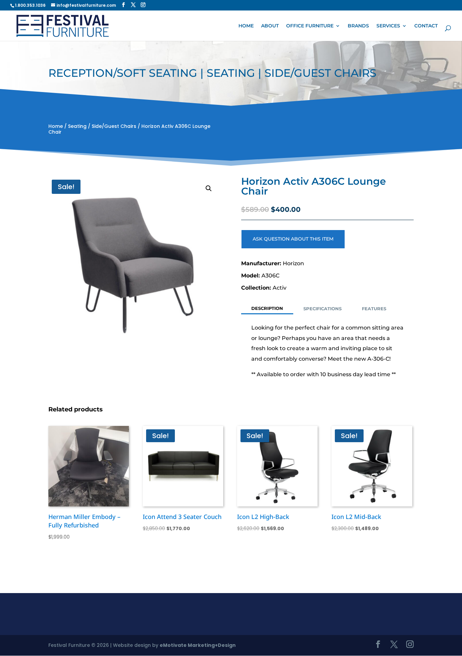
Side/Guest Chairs (114, 126)
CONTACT (426, 25)
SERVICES (388, 25)
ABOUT (270, 25)
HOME (246, 25)
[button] (209, 188)
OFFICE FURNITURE (309, 25)
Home (55, 126)
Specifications (322, 308)
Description (267, 308)
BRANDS (358, 25)
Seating (77, 126)
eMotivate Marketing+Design (198, 645)
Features (374, 308)
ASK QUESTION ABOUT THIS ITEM (293, 239)
